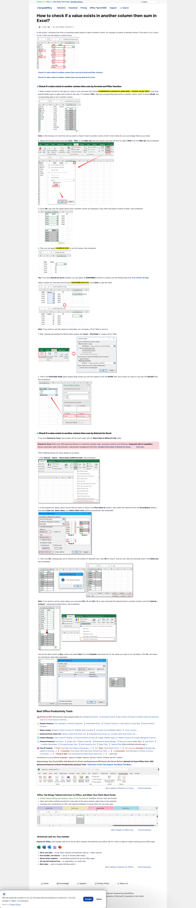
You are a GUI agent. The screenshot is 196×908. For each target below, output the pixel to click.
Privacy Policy (103, 883)
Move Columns (90, 738)
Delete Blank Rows (93, 723)
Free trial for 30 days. (140, 278)
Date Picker (149, 741)
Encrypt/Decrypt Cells (68, 744)
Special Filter (116, 744)
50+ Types (101, 748)
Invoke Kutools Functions (57, 720)
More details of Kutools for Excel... (120, 788)
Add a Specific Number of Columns (68, 738)
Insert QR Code (81, 751)
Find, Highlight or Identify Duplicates (68, 723)
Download (73, 8)
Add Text (68, 748)
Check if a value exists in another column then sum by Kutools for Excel (66, 77)
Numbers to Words (138, 751)
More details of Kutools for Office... (120, 867)
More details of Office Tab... (123, 830)
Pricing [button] (84, 8)
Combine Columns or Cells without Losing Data (121, 723)
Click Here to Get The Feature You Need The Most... (110, 764)
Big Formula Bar (85, 741)
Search (125, 8)
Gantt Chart (114, 748)
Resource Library (125, 741)
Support (113, 8)
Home (45, 883)
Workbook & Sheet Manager (105, 741)
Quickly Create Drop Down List (74, 734)
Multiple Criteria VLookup (62, 730)
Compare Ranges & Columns (144, 738)
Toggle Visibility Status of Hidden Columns (114, 738)
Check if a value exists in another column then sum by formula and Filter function (70, 72)
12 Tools (59, 748)
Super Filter (103, 744)
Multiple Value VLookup (84, 730)
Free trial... (140, 447)
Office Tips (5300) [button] (98, 8)
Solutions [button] (61, 8)
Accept (88, 899)
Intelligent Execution (90, 717)
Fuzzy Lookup (130, 730)
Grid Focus (59, 741)
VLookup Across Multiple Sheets (108, 730)
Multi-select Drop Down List (124, 734)
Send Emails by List (88, 744)
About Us (124, 883)
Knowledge (64, 883)
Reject (99, 899)
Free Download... (145, 788)
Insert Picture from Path (97, 751)
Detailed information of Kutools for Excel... (115, 447)
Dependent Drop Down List (99, 734)
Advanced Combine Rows (83, 754)
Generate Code (107, 717)
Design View (71, 741)
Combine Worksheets (49, 744)
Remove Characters (81, 748)
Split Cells (98, 754)
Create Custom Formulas (125, 717)
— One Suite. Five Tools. (60, 2)
